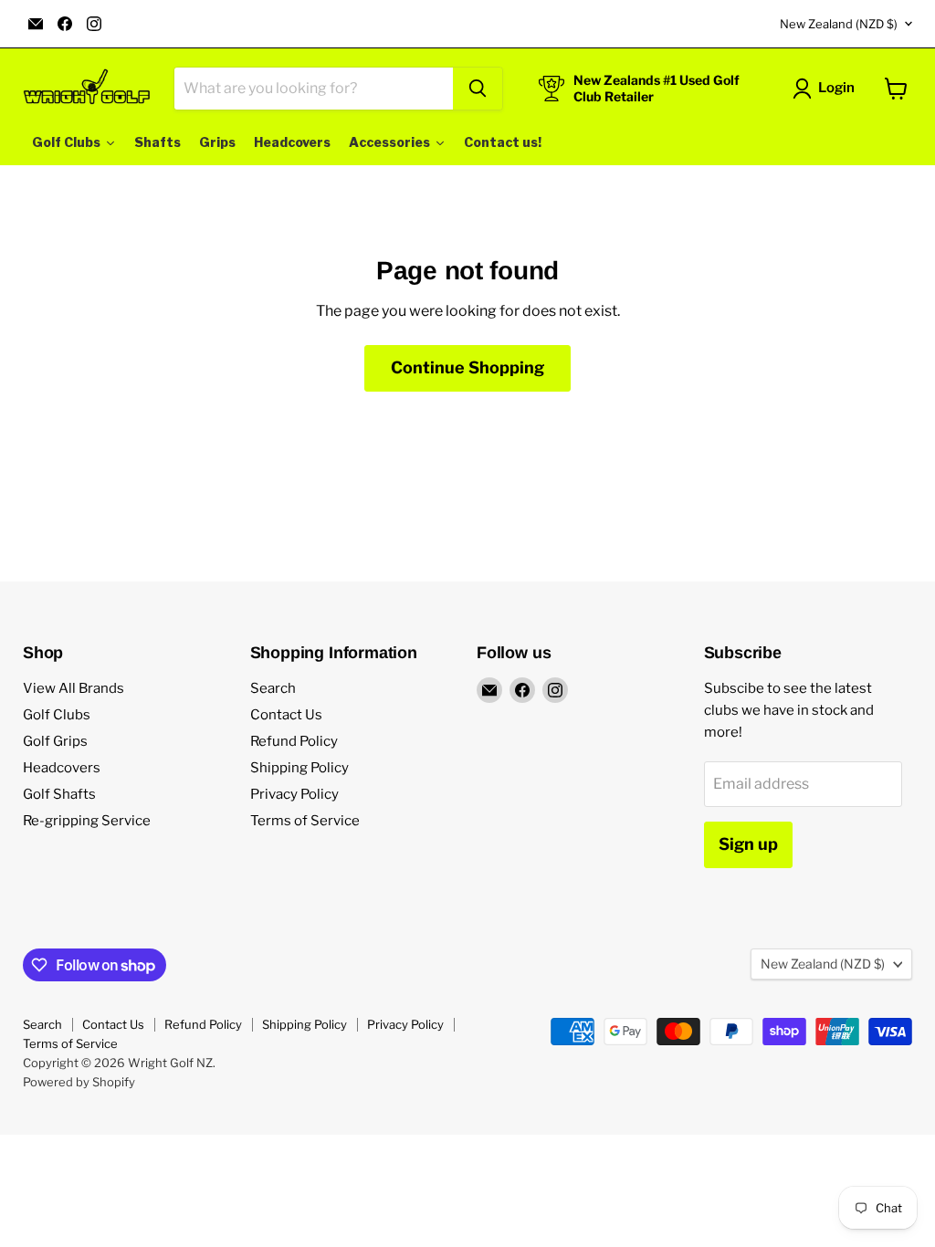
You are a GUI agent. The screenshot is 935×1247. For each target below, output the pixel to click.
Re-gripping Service (87, 820)
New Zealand (839, 23)
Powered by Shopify (79, 1081)
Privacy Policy (294, 794)
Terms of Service (305, 820)
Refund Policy (294, 741)
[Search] (477, 89)
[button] (827, 89)
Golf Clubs (56, 715)
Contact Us (286, 715)
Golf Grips (55, 741)
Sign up (748, 844)
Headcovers (61, 768)
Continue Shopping (467, 367)
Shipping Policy (299, 768)
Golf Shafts (59, 794)
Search (273, 688)
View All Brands (73, 688)
